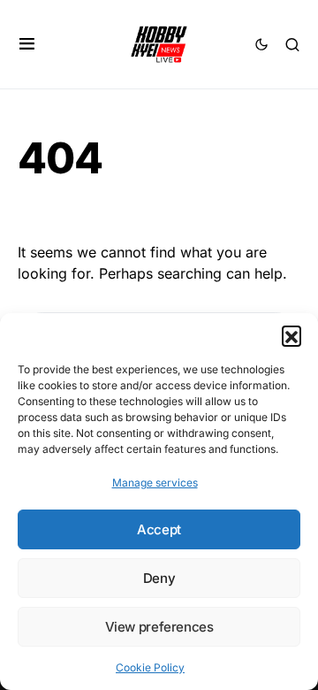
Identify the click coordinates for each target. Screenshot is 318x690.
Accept (159, 529)
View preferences (159, 626)
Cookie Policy (150, 667)
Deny (159, 578)
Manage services (155, 482)
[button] (291, 335)
